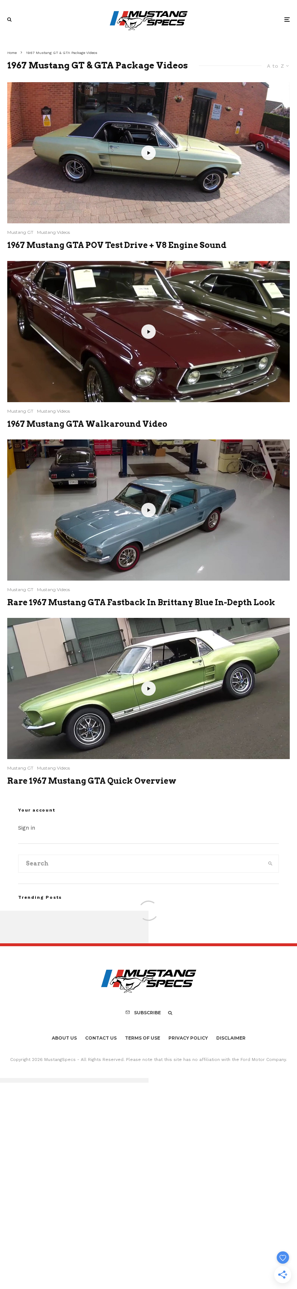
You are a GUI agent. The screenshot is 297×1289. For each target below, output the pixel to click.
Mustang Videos (53, 232)
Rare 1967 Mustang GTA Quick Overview (91, 780)
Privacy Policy (188, 1038)
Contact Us (101, 1038)
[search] (270, 863)
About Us (64, 1038)
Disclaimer (231, 1038)
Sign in (26, 828)
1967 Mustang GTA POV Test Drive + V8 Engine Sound (116, 245)
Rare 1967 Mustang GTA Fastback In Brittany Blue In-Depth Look (141, 602)
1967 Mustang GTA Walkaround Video (87, 424)
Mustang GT (20, 232)
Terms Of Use (142, 1038)
